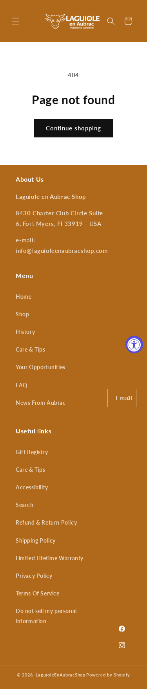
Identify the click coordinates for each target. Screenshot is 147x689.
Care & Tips (30, 349)
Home (23, 296)
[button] (15, 21)
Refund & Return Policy (46, 522)
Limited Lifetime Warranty (49, 558)
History (25, 331)
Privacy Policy (34, 575)
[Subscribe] (127, 398)
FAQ (21, 385)
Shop (22, 314)
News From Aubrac (41, 402)
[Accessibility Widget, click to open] (134, 345)
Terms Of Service (38, 593)
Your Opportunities (40, 367)
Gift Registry (32, 452)
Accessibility (32, 487)
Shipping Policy (36, 540)
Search (25, 504)
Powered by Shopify (108, 674)
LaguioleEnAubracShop (60, 674)
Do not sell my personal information (46, 616)
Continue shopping (73, 128)
